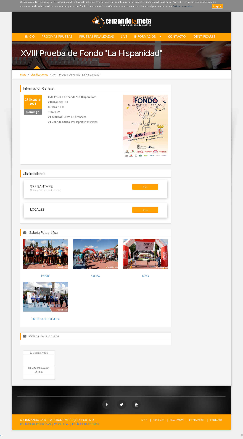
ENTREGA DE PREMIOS (45, 319)
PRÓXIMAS (158, 420)
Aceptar (217, 6)
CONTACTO (216, 420)
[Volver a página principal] (121, 22)
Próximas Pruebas (57, 36)
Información (145, 36)
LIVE (124, 36)
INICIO (144, 420)
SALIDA (95, 276)
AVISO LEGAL (61, 424)
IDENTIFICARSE (204, 36)
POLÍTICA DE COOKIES (85, 424)
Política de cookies (182, 6)
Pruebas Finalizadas (96, 36)
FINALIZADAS (177, 420)
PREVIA (45, 276)
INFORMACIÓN (196, 420)
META (145, 276)
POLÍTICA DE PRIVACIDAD (35, 424)
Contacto (177, 36)
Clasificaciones (39, 74)
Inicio (30, 36)
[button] (145, 187)
